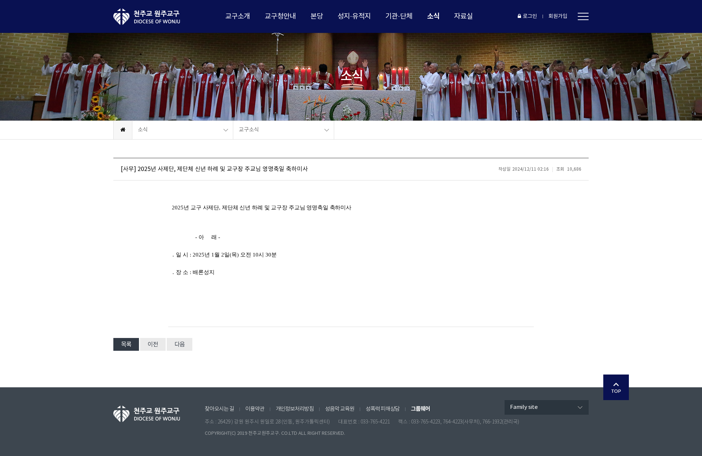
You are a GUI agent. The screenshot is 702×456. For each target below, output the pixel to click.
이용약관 (254, 409)
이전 (153, 344)
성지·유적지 (354, 16)
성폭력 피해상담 (383, 409)
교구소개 (237, 16)
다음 (179, 344)
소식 (433, 16)
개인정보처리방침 (295, 409)
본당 (316, 16)
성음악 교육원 (339, 409)
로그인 (530, 16)
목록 (126, 344)
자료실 (463, 16)
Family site (524, 407)
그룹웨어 (420, 409)
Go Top (616, 387)
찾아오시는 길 (219, 409)
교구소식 (249, 130)
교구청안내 (280, 16)
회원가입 (557, 16)
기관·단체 (398, 16)
